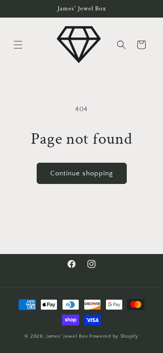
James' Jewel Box (67, 336)
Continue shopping (81, 173)
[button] (18, 45)
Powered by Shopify (114, 336)
